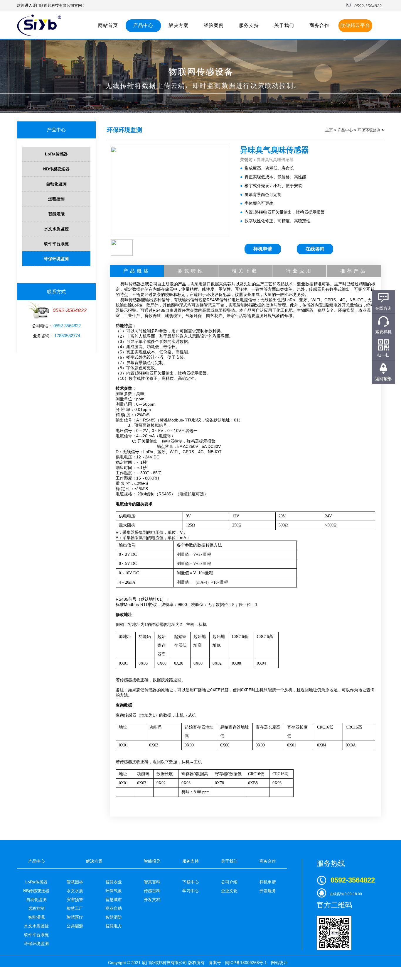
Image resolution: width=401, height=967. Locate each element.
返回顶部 (383, 378)
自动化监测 (56, 184)
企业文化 (229, 890)
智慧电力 (113, 926)
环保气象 (113, 890)
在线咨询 (315, 248)
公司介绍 (229, 882)
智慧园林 (75, 882)
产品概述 (136, 270)
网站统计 (279, 962)
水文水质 (75, 890)
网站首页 (108, 25)
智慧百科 (152, 882)
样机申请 (262, 248)
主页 (329, 130)
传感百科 (152, 890)
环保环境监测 (56, 258)
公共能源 (75, 926)
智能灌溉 (56, 213)
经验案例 (214, 25)
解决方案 (178, 25)
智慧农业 (113, 882)
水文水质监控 (56, 228)
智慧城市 (113, 899)
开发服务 (268, 890)
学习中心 (190, 890)
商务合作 (319, 25)
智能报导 (152, 861)
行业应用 (299, 270)
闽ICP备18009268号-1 (246, 962)
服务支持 (249, 25)
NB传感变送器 (56, 169)
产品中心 (143, 25)
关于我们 (284, 25)
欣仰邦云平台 (355, 25)
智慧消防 (113, 917)
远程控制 (56, 199)
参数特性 (191, 270)
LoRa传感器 (56, 154)
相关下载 (245, 270)
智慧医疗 (75, 917)
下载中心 (190, 882)
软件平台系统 (56, 243)
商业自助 (113, 908)
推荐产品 (353, 270)
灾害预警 (75, 899)
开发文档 (152, 899)
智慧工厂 (75, 908)
